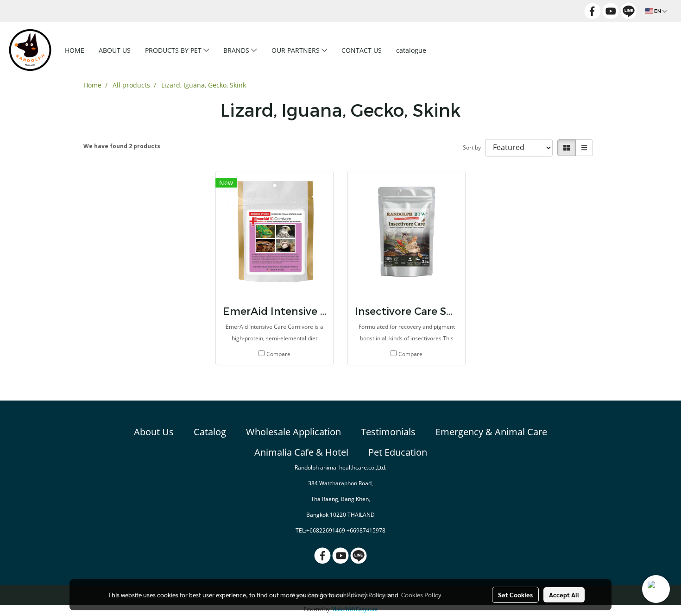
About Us (154, 432)
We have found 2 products (121, 146)
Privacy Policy (366, 594)
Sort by (474, 147)
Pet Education (397, 452)
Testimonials (388, 432)
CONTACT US (361, 50)
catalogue (411, 50)
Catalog (210, 432)
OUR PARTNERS (296, 50)
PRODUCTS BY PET (174, 50)
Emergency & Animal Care (491, 432)
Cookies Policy (421, 594)
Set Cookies (515, 594)
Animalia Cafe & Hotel (301, 452)
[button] (448, 50)
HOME (74, 50)
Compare (278, 354)
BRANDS (237, 50)
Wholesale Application (293, 432)
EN (657, 11)
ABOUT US (115, 50)
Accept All (564, 594)
